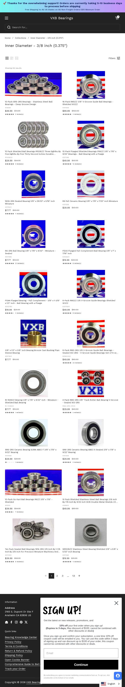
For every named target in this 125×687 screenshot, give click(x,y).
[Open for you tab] (118, 676)
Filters (112, 58)
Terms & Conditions (16, 646)
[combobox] (62, 27)
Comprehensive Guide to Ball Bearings (28, 664)
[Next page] (79, 576)
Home (8, 38)
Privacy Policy (13, 641)
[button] (117, 18)
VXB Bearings (61, 18)
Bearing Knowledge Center (21, 637)
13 (73, 575)
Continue (81, 664)
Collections (20, 38)
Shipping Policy (14, 655)
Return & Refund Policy (18, 650)
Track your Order (15, 668)
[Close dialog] (116, 603)
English (111, 684)
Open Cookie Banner (17, 659)
